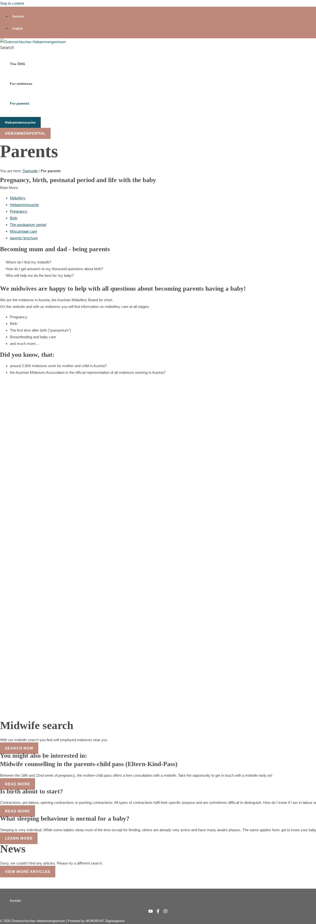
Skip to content (12, 3)
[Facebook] (158, 912)
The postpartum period (28, 225)
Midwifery (17, 198)
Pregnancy (18, 211)
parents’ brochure (24, 238)
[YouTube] (150, 912)
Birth (13, 218)
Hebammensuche (24, 205)
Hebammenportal (25, 133)
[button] (7, 47)
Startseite (30, 171)
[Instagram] (165, 912)
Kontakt (15, 901)
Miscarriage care (23, 231)
